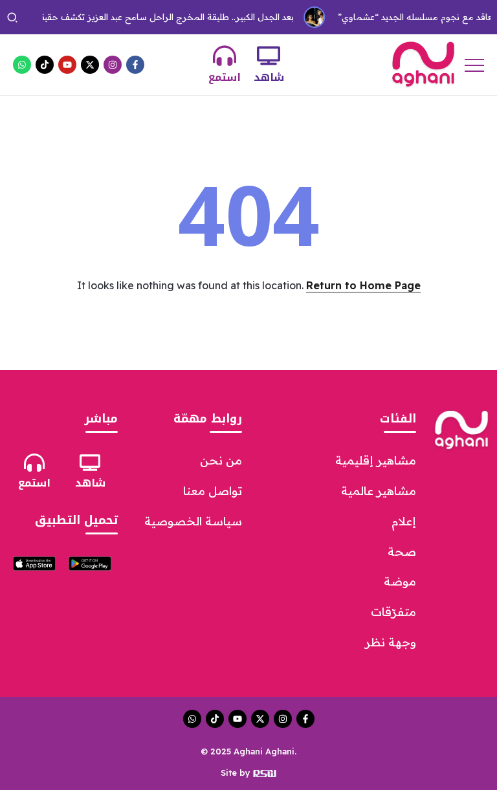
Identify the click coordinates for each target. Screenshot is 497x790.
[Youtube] (67, 65)
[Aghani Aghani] (423, 63)
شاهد (269, 77)
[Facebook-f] (135, 65)
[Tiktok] (45, 65)
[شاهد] (268, 55)
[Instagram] (113, 65)
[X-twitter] (90, 65)
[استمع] (224, 55)
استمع (224, 77)
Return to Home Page (363, 285)
